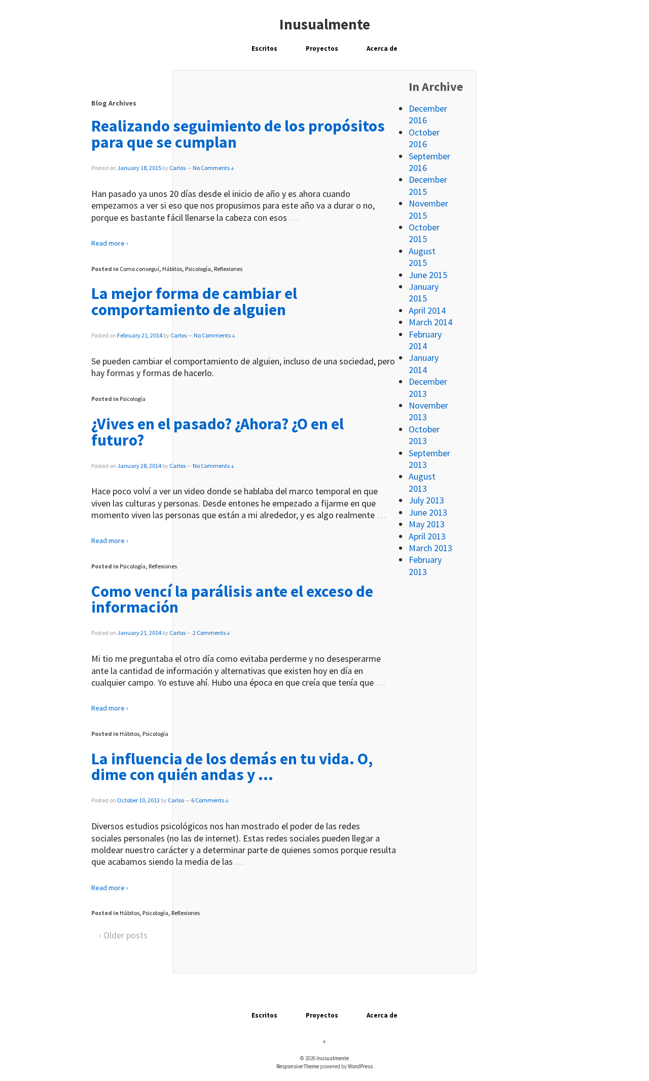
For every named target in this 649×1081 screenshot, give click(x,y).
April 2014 (427, 310)
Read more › (109, 243)
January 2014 (424, 363)
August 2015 (422, 256)
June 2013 (428, 512)
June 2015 (428, 275)
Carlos (177, 168)
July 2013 (426, 500)
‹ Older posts (123, 935)
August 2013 (422, 482)
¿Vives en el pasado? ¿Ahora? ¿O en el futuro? (217, 432)
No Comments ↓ (213, 168)
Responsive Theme (297, 1066)
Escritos (264, 48)
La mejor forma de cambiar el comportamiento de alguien (194, 301)
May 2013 (427, 524)
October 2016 (424, 138)
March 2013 (430, 548)
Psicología (198, 269)
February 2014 (425, 340)
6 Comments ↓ (210, 800)
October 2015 (424, 233)
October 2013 (424, 435)
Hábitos (172, 269)
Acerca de (382, 48)
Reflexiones (228, 269)
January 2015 (424, 292)
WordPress (360, 1066)
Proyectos (322, 48)
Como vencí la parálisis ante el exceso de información (232, 599)
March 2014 (430, 322)
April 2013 (427, 536)
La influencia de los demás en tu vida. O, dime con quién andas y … (232, 767)
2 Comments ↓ (211, 632)
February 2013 (425, 565)
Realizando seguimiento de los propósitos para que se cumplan (238, 134)
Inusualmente (324, 24)
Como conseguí (139, 269)
